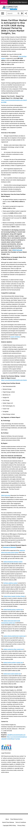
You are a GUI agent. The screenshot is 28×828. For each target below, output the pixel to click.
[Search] (18, 13)
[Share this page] (26, 13)
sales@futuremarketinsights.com (16, 734)
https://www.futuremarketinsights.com (17, 736)
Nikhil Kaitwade (5, 495)
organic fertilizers (15, 336)
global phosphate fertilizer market (13, 561)
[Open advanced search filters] (22, 13)
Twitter (9, 739)
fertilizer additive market (10, 583)
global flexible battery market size (13, 609)
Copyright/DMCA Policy (9, 825)
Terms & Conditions (20, 822)
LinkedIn (3, 739)
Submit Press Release (8, 822)
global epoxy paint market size (12, 673)
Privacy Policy (21, 825)
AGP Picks (4, 2)
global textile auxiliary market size (13, 662)
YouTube (17, 739)
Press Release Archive (16, 819)
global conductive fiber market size (13, 649)
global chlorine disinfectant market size (14, 636)
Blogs (12, 739)
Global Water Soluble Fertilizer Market (14, 596)
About (7, 819)
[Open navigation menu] (2, 13)
